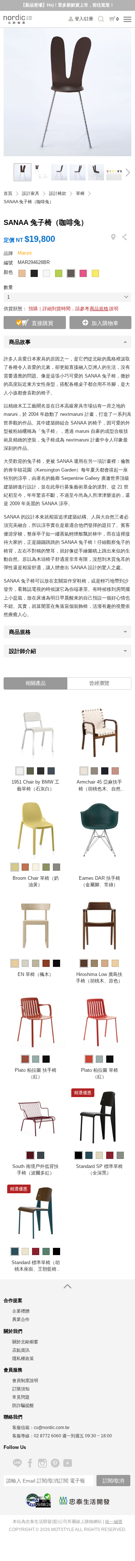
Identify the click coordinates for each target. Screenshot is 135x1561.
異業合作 (21, 1319)
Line (17, 1463)
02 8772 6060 (47, 1435)
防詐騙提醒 (23, 1405)
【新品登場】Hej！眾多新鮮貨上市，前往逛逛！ (67, 5)
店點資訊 (21, 1350)
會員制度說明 (25, 1380)
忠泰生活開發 (84, 1501)
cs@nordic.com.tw (51, 1427)
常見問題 (21, 1397)
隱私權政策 (23, 1358)
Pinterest (55, 1463)
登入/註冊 (84, 18)
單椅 (80, 193)
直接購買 (42, 323)
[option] (67, 92)
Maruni (25, 253)
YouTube (67, 1463)
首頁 (8, 193)
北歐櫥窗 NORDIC (18, 19)
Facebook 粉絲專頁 (30, 1463)
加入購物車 (104, 323)
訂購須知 (21, 1388)
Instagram (42, 1463)
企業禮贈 (21, 1311)
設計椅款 (57, 193)
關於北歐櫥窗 (25, 1341)
